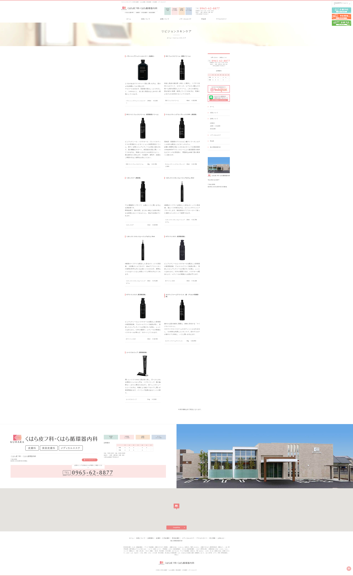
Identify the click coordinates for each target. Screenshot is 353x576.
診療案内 (212, 123)
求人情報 (212, 538)
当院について (145, 19)
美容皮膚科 (213, 128)
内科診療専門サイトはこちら (341, 3)
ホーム (128, 19)
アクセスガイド (221, 19)
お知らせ (221, 538)
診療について (164, 19)
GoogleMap (176, 527)
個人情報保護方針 (215, 147)
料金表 (203, 19)
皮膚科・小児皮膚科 (215, 126)
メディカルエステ (185, 19)
